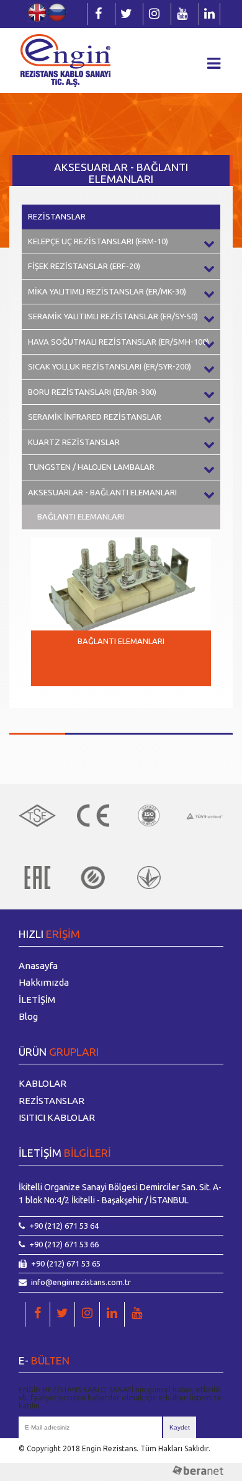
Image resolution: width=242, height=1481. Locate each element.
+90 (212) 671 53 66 (64, 1244)
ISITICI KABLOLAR (57, 1117)
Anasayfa (38, 965)
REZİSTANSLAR (57, 216)
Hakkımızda (44, 982)
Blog (28, 1016)
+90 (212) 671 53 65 (66, 1263)
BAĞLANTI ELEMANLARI (80, 516)
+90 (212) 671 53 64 (64, 1225)
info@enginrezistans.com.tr (81, 1282)
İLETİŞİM (37, 999)
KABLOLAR (42, 1083)
